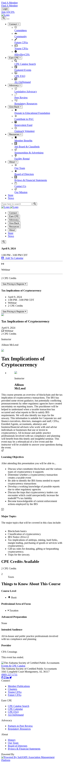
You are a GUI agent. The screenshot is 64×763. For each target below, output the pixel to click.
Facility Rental (22, 158)
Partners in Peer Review (20, 726)
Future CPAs (21, 42)
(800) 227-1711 (9, 674)
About (12, 162)
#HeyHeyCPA (22, 54)
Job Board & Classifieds (27, 146)
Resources (14, 134)
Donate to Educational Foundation (32, 113)
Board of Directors (24, 174)
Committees (20, 30)
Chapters (12, 689)
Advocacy (14, 85)
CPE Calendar (15, 709)
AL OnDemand (22, 82)
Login (5, 9)
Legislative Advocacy (25, 91)
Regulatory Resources (25, 103)
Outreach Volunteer (24, 131)
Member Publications (19, 686)
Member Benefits (23, 140)
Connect (13, 24)
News (11, 198)
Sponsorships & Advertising (28, 152)
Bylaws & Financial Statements (30, 180)
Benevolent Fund (23, 125)
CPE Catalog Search (25, 64)
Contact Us (20, 186)
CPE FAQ (19, 76)
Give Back (14, 107)
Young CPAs (21, 48)
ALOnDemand (16, 714)
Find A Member (9, 2)
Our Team (19, 168)
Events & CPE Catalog (13, 665)
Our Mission (20, 192)
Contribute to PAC (24, 119)
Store (10, 195)
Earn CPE (14, 58)
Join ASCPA (8, 12)
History (12, 740)
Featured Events (22, 70)
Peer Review (21, 97)
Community (20, 36)
